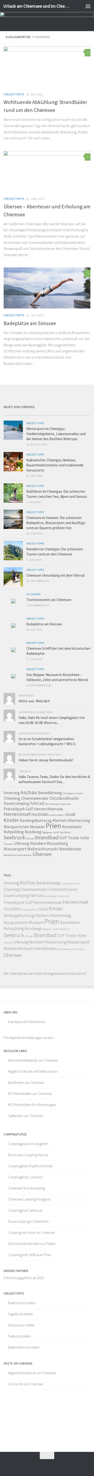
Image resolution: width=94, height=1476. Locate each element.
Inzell (70, 814)
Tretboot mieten (19, 1336)
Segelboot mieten (20, 1314)
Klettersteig (79, 820)
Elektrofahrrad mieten (24, 1347)
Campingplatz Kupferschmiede (30, 1166)
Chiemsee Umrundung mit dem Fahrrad (55, 575)
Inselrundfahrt (57, 815)
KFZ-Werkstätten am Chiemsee (30, 1093)
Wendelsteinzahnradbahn (18, 855)
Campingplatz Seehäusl (25, 1210)
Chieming (12, 798)
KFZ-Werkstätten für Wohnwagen (32, 1104)
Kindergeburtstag (36, 820)
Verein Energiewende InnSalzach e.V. (60, 973)
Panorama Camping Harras (28, 1155)
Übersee (42, 854)
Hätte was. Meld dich (34, 701)
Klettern (60, 820)
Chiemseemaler (34, 798)
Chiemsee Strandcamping (26, 1188)
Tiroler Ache (78, 837)
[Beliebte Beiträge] (36, 413)
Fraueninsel (64, 804)
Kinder (11, 820)
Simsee (30, 838)
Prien (53, 825)
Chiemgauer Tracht (73, 793)
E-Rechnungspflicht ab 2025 (24, 1278)
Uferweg (21, 843)
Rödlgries (47, 832)
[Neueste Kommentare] (58, 413)
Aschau (28, 792)
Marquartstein (16, 826)
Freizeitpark (14, 809)
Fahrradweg (51, 804)
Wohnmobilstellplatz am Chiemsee (33, 1060)
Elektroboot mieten (22, 1303)
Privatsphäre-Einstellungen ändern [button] (29, 1037)
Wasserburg (57, 843)
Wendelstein (70, 849)
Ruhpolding (14, 831)
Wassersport (15, 849)
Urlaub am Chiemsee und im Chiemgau (37, 6)
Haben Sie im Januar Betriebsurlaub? (46, 760)
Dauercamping (16, 803)
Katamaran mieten (21, 1325)
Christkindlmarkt (64, 798)
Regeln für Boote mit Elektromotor (33, 1071)
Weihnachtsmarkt (42, 849)
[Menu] (88, 6)
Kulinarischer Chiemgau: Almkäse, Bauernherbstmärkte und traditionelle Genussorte (55, 465)
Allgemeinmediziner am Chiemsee (32, 1373)
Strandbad (46, 837)
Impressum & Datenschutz (26, 1021)
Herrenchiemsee (48, 809)
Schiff (56, 832)
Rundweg (33, 831)
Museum (37, 826)
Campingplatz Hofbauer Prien (29, 1254)
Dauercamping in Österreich (28, 1221)
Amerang (12, 792)
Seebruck (14, 837)
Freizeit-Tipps (14, 94)
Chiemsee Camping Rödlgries (29, 1199)
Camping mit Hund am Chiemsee (31, 1232)
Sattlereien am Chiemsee (25, 1116)
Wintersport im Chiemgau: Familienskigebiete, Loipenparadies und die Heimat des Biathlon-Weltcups (56, 433)
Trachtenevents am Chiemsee (48, 599)
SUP (63, 837)
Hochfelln (39, 814)
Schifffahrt (65, 832)
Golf (29, 809)
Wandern (38, 843)
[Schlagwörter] (79, 413)
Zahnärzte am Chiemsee (25, 1384)
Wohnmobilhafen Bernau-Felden (32, 1243)
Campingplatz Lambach (25, 1177)
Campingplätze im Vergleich (28, 1143)
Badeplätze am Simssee (30, 323)
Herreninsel (17, 814)
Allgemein (33, 594)
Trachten (8, 844)
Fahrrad (37, 803)
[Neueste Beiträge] (14, 413)
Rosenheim (72, 826)
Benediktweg (50, 792)
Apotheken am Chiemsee (26, 1082)
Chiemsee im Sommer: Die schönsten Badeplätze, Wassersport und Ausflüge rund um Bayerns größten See (55, 522)
